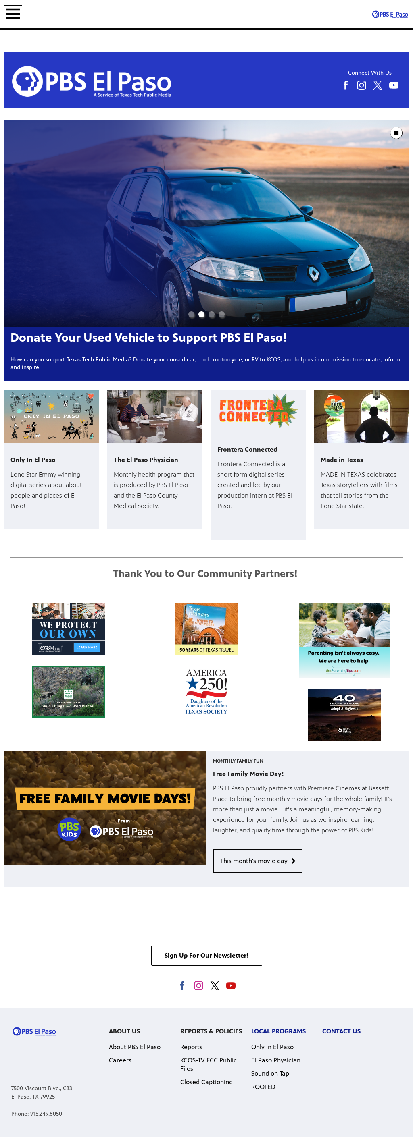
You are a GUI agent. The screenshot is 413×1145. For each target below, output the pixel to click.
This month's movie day (254, 861)
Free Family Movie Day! (248, 774)
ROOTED (263, 1087)
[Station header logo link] (390, 14)
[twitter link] (215, 986)
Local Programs (278, 1031)
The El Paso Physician (146, 460)
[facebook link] (182, 986)
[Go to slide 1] (191, 314)
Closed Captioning (206, 1082)
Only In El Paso (33, 460)
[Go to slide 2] (201, 314)
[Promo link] (51, 416)
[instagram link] (199, 986)
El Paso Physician (275, 1060)
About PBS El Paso (135, 1047)
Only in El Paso (272, 1047)
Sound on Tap (270, 1073)
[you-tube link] (231, 986)
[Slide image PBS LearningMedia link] (206, 223)
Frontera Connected (247, 449)
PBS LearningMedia (64, 337)
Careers (120, 1060)
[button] (206, 956)
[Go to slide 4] (222, 314)
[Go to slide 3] (212, 314)
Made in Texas (342, 460)
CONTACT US (341, 1031)
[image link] (68, 629)
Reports (191, 1047)
